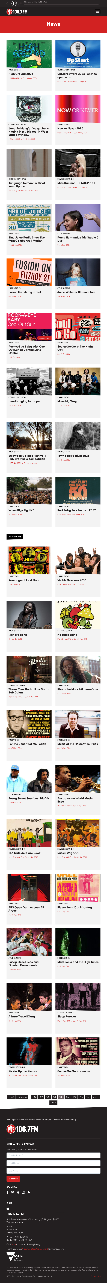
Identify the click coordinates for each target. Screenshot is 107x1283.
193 (67, 1096)
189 (41, 1096)
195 (81, 1096)
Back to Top (95, 1276)
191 (54, 1096)
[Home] (18, 11)
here (14, 1244)
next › (95, 1096)
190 (47, 1096)
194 (74, 1096)
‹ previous (22, 1096)
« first (11, 1096)
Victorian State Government (35, 1248)
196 (88, 1096)
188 (34, 1096)
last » (53, 1102)
